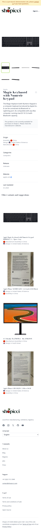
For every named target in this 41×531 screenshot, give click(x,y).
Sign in (36, 11)
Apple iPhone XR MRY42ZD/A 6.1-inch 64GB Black (20, 289)
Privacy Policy (6, 527)
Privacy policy (6, 506)
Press (4, 465)
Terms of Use (26, 524)
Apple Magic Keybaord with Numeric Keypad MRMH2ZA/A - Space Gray (18, 238)
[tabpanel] (20, 42)
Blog (3, 453)
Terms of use (6, 498)
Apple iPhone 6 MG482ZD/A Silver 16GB (17, 388)
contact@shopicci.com (9, 483)
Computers (7, 155)
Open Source (6, 510)
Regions (5, 457)
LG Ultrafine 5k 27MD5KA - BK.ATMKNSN (17, 339)
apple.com (7, 177)
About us (5, 449)
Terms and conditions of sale (12, 502)
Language (5, 431)
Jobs (3, 461)
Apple (5, 89)
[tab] (5, 67)
